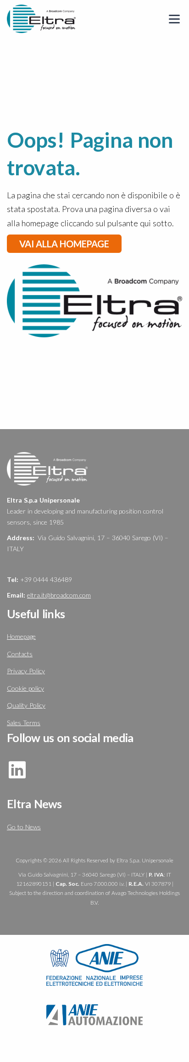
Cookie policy (25, 688)
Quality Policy (26, 705)
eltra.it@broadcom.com (59, 595)
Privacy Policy (26, 671)
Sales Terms (23, 723)
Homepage (21, 636)
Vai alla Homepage (64, 243)
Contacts (20, 654)
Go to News (24, 827)
